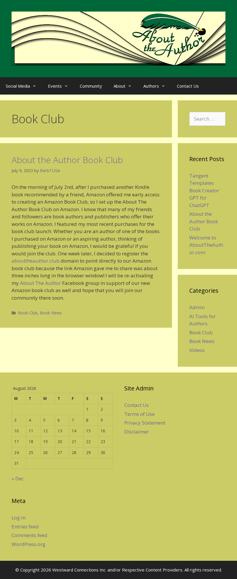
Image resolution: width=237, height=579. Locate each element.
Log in (18, 517)
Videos (197, 350)
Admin (197, 307)
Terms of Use (139, 414)
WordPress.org (28, 544)
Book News (51, 313)
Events (55, 86)
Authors (151, 86)
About (119, 86)
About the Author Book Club (67, 160)
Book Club (28, 313)
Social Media (18, 86)
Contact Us (188, 86)
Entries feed (25, 526)
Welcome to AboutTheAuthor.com (206, 245)
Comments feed (29, 535)
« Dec (18, 478)
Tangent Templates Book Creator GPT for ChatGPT (204, 190)
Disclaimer (136, 431)
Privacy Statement (144, 422)
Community (91, 86)
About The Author (40, 283)
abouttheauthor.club (36, 260)
